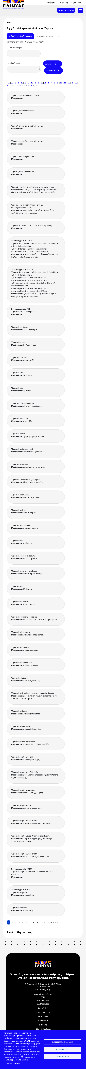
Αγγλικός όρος (14, 63)
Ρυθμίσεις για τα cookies (62, 1042)
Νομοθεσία (43, 1020)
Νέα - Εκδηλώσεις (43, 1029)
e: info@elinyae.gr (43, 989)
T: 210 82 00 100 (43, 987)
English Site (76, 2)
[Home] (14, 4)
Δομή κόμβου (43, 1003)
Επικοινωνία (65, 10)
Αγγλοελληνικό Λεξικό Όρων (20, 36)
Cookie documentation (12, 1063)
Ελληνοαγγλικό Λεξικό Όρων (48, 36)
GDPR (43, 997)
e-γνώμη (64, 2)
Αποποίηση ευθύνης (43, 994)
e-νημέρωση (51, 2)
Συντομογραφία (15, 47)
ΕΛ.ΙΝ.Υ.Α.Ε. (43, 1008)
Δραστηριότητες (43, 1012)
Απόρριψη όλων (62, 1049)
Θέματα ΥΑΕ (43, 1016)
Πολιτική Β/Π (43, 1000)
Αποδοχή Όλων (62, 1057)
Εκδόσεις (43, 1025)
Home (9, 22)
